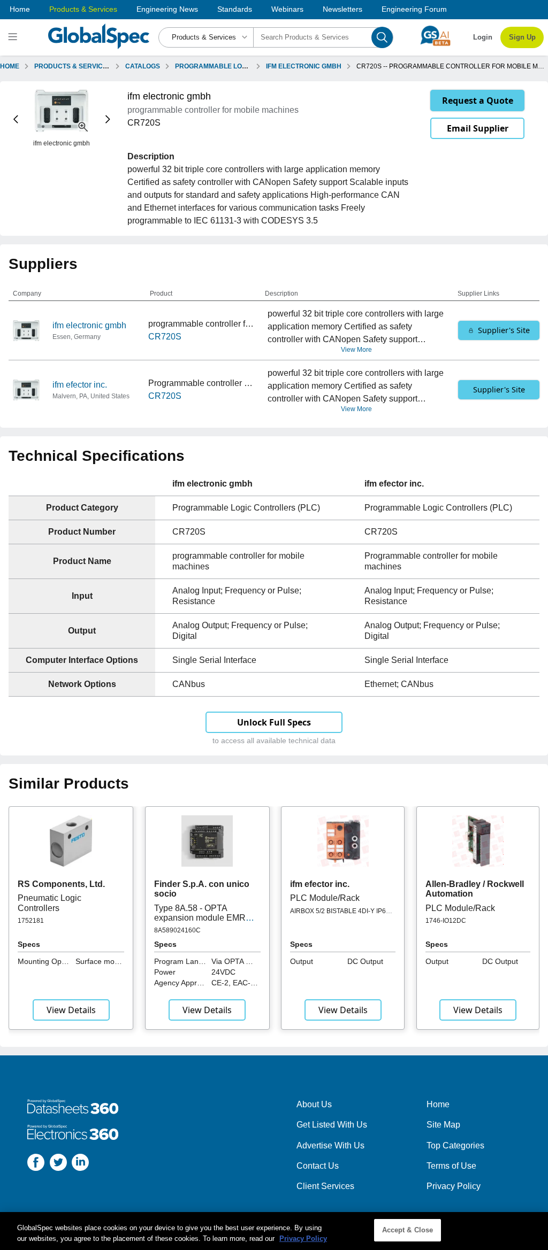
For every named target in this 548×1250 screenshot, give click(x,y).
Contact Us (317, 1165)
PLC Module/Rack (325, 897)
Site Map (443, 1124)
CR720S (164, 336)
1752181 (31, 920)
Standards (234, 9)
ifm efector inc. (79, 384)
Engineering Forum (414, 9)
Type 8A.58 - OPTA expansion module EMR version (200, 918)
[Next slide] (108, 119)
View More (356, 349)
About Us (314, 1104)
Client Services (325, 1186)
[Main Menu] (14, 37)
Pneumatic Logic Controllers (49, 902)
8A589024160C (177, 930)
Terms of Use (451, 1165)
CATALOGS (142, 66)
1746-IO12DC (445, 920)
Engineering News (167, 9)
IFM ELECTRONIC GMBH (303, 66)
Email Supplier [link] (477, 128)
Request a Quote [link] (477, 100)
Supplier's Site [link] (504, 330)
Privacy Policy (454, 1186)
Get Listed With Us (331, 1124)
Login (482, 37)
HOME (9, 66)
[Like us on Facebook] (35, 1164)
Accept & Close (407, 1230)
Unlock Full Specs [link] (274, 722)
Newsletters (342, 9)
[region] (274, 1231)
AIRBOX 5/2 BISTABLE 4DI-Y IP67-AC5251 (341, 914)
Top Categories (455, 1145)
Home (20, 9)
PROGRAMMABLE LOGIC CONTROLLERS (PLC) (248, 66)
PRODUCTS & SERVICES (72, 66)
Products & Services (83, 9)
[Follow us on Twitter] (58, 1164)
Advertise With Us (330, 1145)
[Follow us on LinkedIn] (80, 1164)
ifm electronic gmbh (89, 325)
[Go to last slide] (16, 119)
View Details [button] (71, 1010)
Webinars (287, 9)
